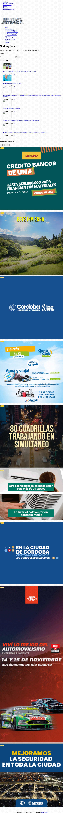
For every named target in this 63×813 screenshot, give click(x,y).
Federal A (5, 6)
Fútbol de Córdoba (9, 29)
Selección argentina (9, 39)
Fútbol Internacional (8, 9)
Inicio (6, 27)
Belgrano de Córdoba (12, 32)
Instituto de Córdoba (12, 33)
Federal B (5, 8)
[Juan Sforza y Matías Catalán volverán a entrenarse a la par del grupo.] (7, 117)
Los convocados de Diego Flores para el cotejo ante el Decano (19, 71)
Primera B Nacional (8, 3)
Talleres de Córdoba (12, 30)
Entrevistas (7, 36)
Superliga (5, 2)
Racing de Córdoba (12, 35)
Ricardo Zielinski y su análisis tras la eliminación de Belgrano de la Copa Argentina (24, 132)
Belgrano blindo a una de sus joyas (12, 83)
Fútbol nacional (8, 38)
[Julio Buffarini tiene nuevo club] (7, 106)
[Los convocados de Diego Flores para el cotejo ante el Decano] (7, 68)
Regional (6, 42)
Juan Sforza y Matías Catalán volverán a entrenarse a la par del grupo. (21, 120)
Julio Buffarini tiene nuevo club (11, 108)
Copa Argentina (7, 5)
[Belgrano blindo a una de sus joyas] (7, 80)
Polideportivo (8, 40)
